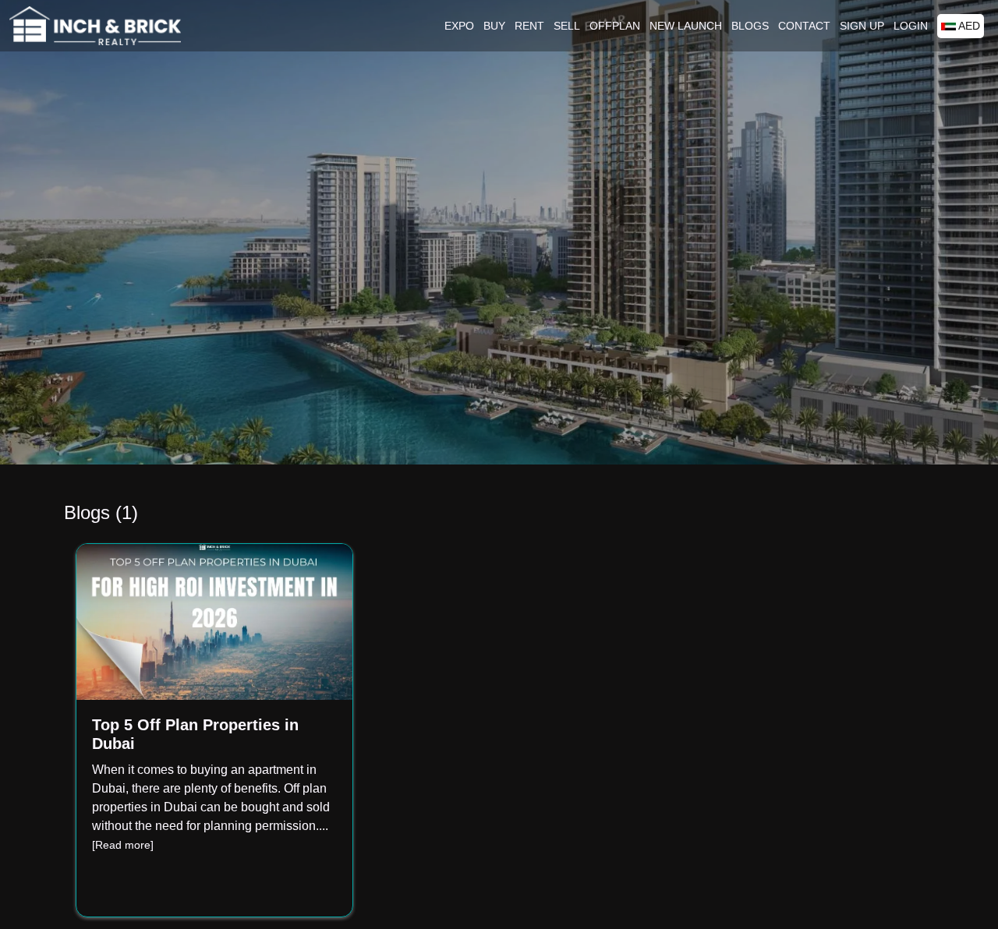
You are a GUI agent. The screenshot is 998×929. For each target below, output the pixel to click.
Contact (804, 25)
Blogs (750, 25)
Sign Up (862, 25)
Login (911, 25)
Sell (567, 25)
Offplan (614, 25)
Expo (459, 25)
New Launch (685, 25)
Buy (494, 25)
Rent (529, 25)
